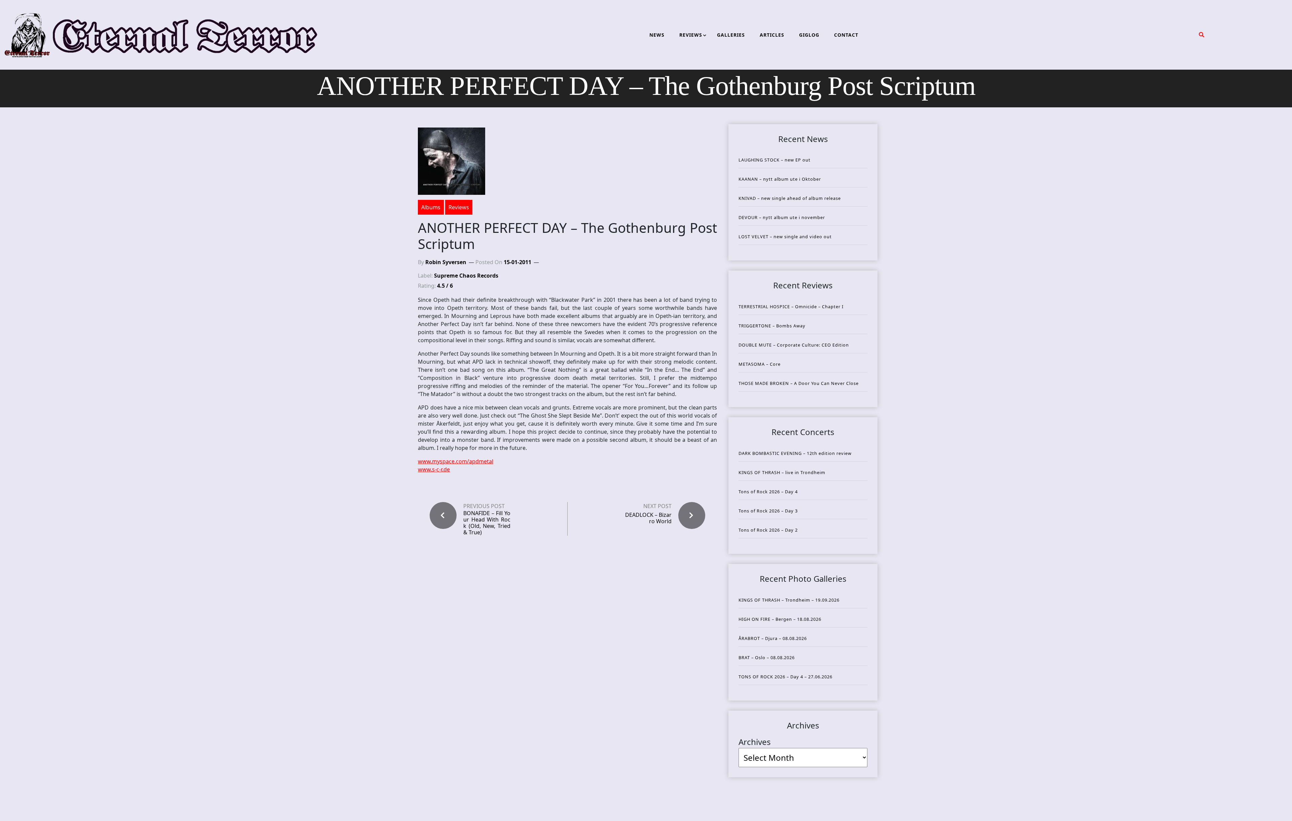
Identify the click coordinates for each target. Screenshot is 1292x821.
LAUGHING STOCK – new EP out (775, 160)
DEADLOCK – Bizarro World (648, 518)
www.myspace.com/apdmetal (455, 461)
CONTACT (846, 35)
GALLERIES (731, 35)
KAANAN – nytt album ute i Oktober (780, 179)
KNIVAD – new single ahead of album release (790, 198)
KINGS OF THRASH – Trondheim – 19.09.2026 (789, 600)
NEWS (657, 35)
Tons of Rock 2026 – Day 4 (768, 492)
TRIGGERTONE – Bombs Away (772, 326)
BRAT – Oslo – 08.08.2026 (767, 657)
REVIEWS (690, 35)
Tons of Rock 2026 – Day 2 (768, 530)
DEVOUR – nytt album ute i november (782, 217)
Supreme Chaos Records (466, 275)
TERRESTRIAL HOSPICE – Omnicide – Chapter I (791, 307)
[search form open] (1201, 34)
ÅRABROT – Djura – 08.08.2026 (773, 638)
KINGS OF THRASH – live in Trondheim (782, 472)
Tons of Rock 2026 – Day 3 (768, 511)
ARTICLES (772, 35)
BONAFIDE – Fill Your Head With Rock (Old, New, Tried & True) (486, 523)
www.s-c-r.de (434, 469)
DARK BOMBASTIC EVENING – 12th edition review (795, 453)
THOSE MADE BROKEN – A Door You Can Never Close (799, 383)
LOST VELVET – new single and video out (785, 237)
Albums (430, 207)
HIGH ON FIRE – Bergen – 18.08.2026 (780, 619)
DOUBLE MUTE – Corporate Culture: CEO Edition (794, 345)
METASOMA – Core (760, 364)
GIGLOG (809, 35)
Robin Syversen (445, 262)
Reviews (458, 207)
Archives (755, 741)
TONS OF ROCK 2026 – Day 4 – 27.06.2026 (785, 677)
